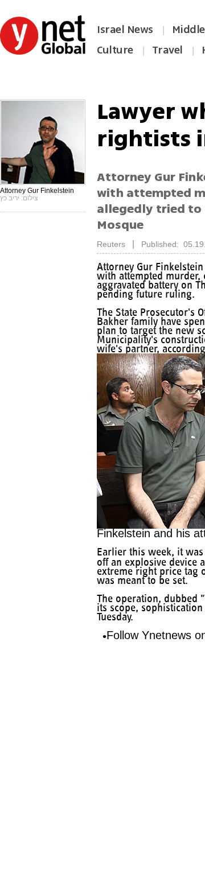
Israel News (125, 30)
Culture (115, 50)
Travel (167, 50)
